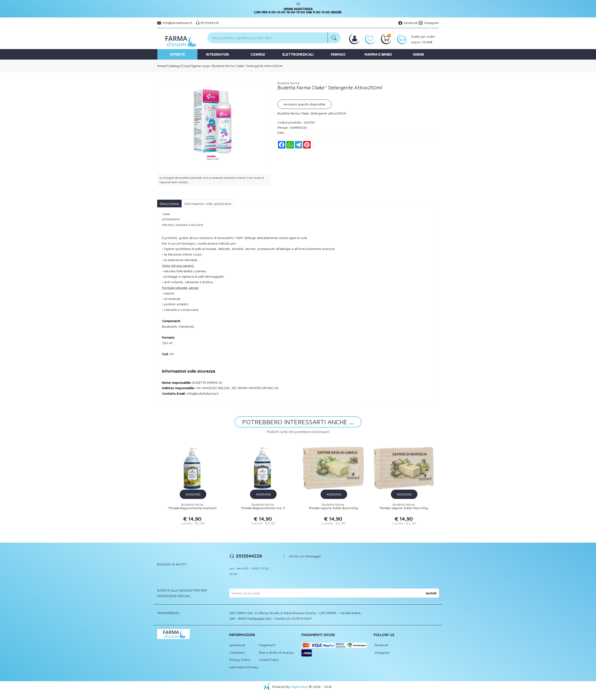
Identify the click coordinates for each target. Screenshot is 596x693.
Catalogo (173, 66)
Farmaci (338, 54)
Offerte (177, 54)
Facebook (410, 23)
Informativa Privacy (243, 667)
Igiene (418, 54)
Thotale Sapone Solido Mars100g (403, 508)
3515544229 (209, 23)
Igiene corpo (201, 66)
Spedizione (237, 645)
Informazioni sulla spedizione (207, 204)
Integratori (217, 54)
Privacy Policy (239, 660)
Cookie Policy (269, 660)
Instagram (431, 23)
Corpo (186, 66)
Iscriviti (431, 593)
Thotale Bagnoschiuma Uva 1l (263, 508)
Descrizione (169, 204)
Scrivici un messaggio (305, 556)
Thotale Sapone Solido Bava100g (333, 508)
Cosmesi (258, 54)
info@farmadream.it (177, 23)
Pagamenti (267, 645)
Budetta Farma (288, 83)
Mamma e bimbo (378, 54)
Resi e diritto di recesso (276, 652)
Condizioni (236, 652)
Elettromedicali (298, 54)
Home (161, 66)
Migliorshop (299, 687)
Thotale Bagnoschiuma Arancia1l (192, 508)
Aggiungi (193, 494)
